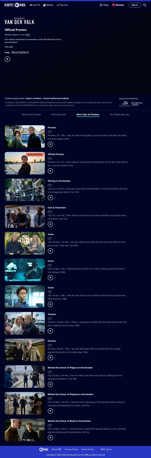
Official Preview (56, 154)
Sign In (135, 5)
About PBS (56, 449)
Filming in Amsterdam (59, 180)
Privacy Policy (71, 449)
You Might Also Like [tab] (119, 114)
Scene (51, 234)
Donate (120, 5)
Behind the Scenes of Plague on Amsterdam (70, 367)
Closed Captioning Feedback (56, 98)
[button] (145, 5)
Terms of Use (87, 449)
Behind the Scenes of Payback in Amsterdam (70, 394)
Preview (52, 127)
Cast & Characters (57, 207)
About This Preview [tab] (31, 114)
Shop (105, 5)
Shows (49, 5)
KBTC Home (106, 449)
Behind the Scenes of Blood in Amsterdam (69, 421)
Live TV (36, 5)
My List (64, 5)
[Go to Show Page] (78, 20)
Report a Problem (33, 98)
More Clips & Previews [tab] (88, 114)
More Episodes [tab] (58, 114)
